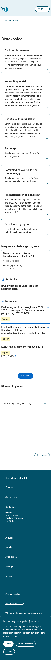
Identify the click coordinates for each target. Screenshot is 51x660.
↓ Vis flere (25, 375)
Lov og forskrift (12, 20)
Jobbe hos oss (12, 497)
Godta (8, 643)
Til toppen (43, 455)
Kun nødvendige (25, 643)
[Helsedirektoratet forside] (4, 9)
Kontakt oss (10, 507)
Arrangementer (12, 557)
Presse (8, 576)
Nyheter (9, 547)
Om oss (9, 487)
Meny (43, 9)
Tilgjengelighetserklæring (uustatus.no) (23, 613)
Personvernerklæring (14, 603)
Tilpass (9, 651)
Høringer (9, 567)
